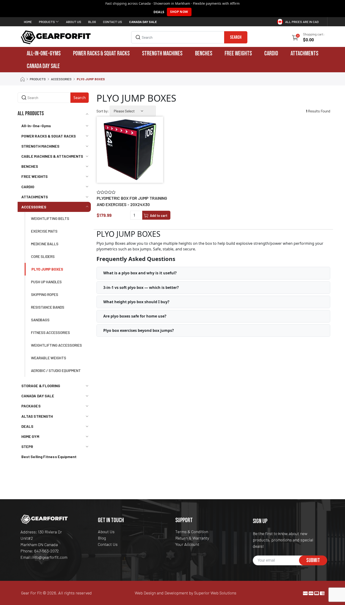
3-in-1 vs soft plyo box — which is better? (141, 287)
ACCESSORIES (61, 79)
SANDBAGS (40, 320)
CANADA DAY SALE (43, 66)
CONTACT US (112, 22)
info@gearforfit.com (49, 557)
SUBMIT (313, 560)
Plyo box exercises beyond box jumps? (138, 330)
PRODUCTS (38, 79)
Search (236, 37)
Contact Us (108, 544)
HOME (28, 22)
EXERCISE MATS (44, 231)
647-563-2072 (46, 550)
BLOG (92, 22)
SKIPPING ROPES (44, 294)
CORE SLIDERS (43, 256)
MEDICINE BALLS (44, 243)
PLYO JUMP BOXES (47, 269)
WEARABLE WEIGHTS (48, 358)
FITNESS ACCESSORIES (50, 332)
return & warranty (192, 537)
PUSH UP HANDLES (46, 282)
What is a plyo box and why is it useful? (140, 273)
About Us (106, 531)
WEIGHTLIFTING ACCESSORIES (56, 345)
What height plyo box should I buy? (136, 301)
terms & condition (191, 531)
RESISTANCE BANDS (47, 307)
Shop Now (179, 12)
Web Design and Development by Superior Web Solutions (185, 592)
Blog (102, 537)
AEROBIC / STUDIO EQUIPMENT (56, 370)
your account (187, 544)
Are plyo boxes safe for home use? (134, 316)
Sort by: (102, 111)
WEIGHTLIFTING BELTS (50, 218)
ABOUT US (73, 22)
